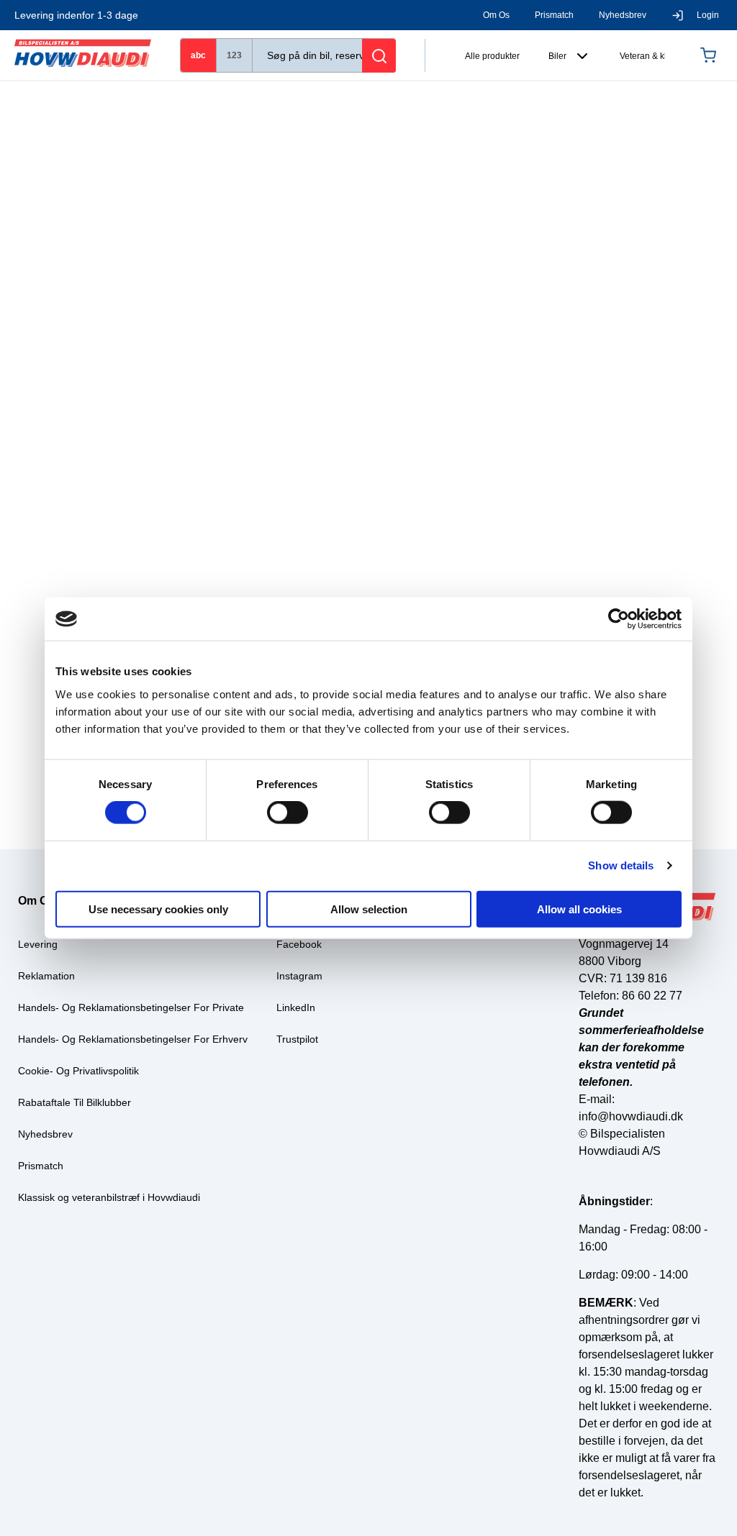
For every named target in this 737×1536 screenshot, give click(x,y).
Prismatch (554, 15)
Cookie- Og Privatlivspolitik (78, 1070)
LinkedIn (295, 1007)
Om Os (496, 15)
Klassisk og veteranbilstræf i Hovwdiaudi (109, 1197)
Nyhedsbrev (622, 15)
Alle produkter (492, 56)
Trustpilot (297, 1039)
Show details (621, 865)
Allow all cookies (579, 908)
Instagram (299, 976)
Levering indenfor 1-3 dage (76, 15)
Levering (38, 944)
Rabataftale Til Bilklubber (74, 1102)
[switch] (287, 812)
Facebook (299, 944)
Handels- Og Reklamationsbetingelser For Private (131, 1007)
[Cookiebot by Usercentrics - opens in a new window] (619, 619)
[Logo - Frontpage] (82, 55)
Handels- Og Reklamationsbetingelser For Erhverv (133, 1039)
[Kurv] (712, 55)
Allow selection (368, 908)
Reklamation (46, 976)
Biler (557, 56)
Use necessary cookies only (158, 908)
